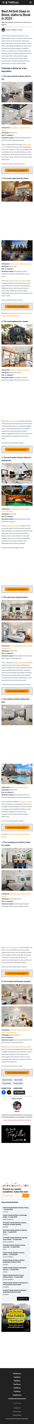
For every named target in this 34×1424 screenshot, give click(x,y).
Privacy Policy (17, 1415)
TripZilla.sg (17, 1391)
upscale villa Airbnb (13, 526)
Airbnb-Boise (7, 1083)
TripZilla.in (17, 1380)
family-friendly (7, 1080)
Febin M (17, 1111)
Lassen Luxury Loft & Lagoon (19, 787)
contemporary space (25, 801)
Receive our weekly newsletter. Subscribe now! (15, 1190)
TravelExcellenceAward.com (17, 1398)
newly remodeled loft (13, 947)
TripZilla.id (17, 1377)
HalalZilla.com (17, 1395)
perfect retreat (12, 421)
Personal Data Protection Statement (17, 1418)
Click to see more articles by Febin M (17, 1120)
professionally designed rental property (19, 1046)
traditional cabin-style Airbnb (18, 280)
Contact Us (17, 1408)
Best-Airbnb (18, 1080)
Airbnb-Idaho (18, 1083)
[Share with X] (9, 1092)
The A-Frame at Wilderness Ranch (20, 264)
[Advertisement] (17, 220)
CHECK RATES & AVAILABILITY (17, 170)
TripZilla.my (17, 1384)
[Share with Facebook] (3, 1092)
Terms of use (17, 1411)
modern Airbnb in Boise (21, 662)
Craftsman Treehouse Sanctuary (20, 370)
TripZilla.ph (17, 1388)
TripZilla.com (17, 1373)
